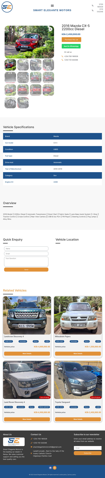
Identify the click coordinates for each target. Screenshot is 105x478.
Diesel (56, 156)
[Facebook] (50, 468)
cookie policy (63, 474)
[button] (52, 5)
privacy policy (72, 474)
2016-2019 (58, 169)
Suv (55, 175)
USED (56, 149)
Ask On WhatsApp (71, 46)
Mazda (56, 136)
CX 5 (55, 143)
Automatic (58, 162)
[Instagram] (54, 468)
